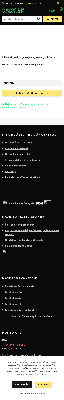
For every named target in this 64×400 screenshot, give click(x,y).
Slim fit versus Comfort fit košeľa (24, 240)
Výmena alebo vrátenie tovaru (22, 159)
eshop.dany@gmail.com (25, 355)
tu (45, 393)
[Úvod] (13, 11)
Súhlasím (43, 384)
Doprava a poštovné (16, 148)
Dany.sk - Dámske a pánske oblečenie (32, 316)
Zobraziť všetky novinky (30, 93)
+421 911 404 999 (14, 3)
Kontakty (10, 171)
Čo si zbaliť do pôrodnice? (19, 224)
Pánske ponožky (13, 292)
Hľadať (38, 19)
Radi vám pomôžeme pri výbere (22, 177)
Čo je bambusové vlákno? (19, 245)
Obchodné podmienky (17, 154)
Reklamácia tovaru (16, 165)
